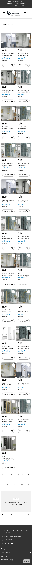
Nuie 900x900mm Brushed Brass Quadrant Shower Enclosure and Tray (8, 274)
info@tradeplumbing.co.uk (12, 536)
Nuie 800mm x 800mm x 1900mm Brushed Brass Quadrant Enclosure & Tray (8, 128)
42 (22, 475)
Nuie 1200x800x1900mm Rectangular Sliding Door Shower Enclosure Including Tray (24, 274)
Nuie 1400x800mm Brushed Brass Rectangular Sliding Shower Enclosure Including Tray (8, 311)
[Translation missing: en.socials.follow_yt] (12, 544)
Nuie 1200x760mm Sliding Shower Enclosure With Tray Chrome (23, 421)
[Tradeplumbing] (14, 13)
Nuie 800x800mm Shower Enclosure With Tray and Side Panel (8, 55)
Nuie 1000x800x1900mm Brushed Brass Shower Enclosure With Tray (8, 238)
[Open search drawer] (25, 13)
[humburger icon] (4, 13)
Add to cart (7, 65)
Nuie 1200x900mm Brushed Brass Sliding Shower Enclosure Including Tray (23, 128)
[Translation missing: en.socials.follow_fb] (2, 544)
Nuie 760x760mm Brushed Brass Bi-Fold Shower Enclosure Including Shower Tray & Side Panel (8, 421)
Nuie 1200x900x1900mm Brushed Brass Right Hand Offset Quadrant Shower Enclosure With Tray (8, 384)
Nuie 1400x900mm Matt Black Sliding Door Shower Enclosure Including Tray (23, 348)
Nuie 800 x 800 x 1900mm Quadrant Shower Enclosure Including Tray (24, 55)
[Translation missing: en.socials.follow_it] (8, 544)
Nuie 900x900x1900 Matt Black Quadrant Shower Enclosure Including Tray (8, 91)
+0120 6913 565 (8, 540)
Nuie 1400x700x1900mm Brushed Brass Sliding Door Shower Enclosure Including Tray (24, 311)
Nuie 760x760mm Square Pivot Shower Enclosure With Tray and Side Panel (8, 201)
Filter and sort (8, 25)
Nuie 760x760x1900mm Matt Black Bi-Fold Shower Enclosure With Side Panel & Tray (8, 458)
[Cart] (28, 13)
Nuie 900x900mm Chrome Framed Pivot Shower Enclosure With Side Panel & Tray (23, 384)
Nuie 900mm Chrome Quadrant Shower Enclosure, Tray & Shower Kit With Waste (8, 348)
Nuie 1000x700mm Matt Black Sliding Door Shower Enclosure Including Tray (23, 238)
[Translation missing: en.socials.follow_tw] (5, 544)
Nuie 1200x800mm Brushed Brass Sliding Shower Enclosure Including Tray (8, 165)
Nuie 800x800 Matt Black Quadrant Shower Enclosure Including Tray (24, 201)
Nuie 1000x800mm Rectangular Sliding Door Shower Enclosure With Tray (24, 91)
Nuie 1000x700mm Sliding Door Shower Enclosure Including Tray (23, 165)
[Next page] (28, 475)
